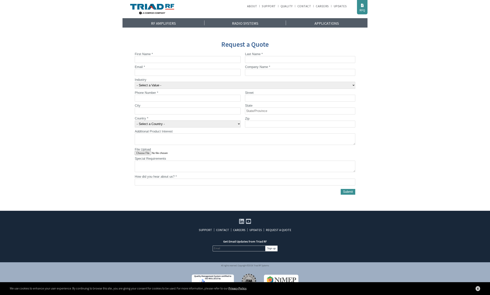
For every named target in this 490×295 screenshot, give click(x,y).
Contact (304, 6)
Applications (326, 23)
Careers (322, 6)
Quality (287, 6)
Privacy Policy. (237, 288)
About (252, 6)
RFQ (362, 10)
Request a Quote (278, 230)
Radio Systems (245, 23)
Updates (340, 6)
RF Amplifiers (163, 23)
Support (269, 6)
